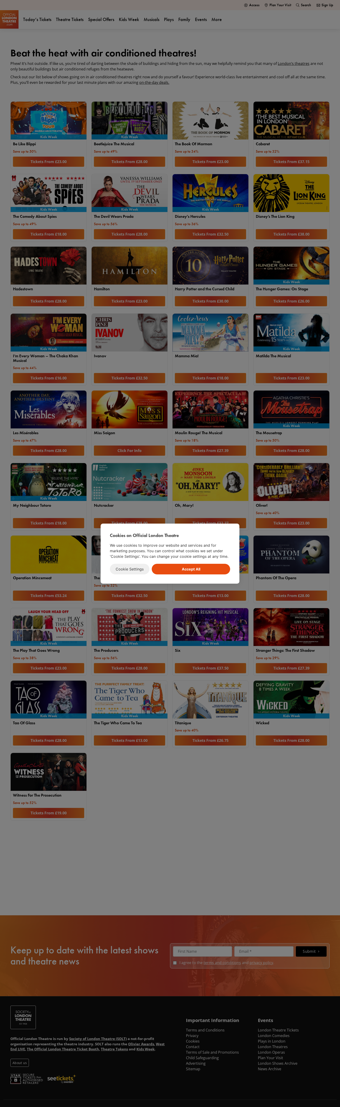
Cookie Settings (130, 569)
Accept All (191, 569)
